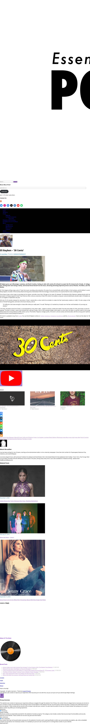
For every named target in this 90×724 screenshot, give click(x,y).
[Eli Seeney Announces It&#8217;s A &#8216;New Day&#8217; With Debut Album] (44, 398)
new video (77, 437)
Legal (4, 210)
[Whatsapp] (1, 425)
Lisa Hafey (4, 254)
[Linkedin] (1, 420)
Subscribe (4, 191)
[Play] (11, 378)
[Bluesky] (1, 430)
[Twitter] (1, 415)
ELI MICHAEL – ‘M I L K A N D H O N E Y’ (9, 406)
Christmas (11, 218)
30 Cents (20, 437)
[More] (1, 435)
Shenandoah (3, 439)
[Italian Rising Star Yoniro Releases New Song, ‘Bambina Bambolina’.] (22, 496)
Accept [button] (65, 692)
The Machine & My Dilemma (14, 439)
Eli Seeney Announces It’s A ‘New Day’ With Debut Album (43, 406)
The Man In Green (27, 439)
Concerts (8, 229)
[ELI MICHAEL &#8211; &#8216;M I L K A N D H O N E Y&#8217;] (14, 398)
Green (35, 437)
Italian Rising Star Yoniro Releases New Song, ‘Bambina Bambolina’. (19, 501)
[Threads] (1, 433)
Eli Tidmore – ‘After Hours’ (66, 406)
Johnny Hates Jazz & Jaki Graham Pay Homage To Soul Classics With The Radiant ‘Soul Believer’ (28, 667)
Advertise (2, 683)
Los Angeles (40, 437)
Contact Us (6, 209)
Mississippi (60, 437)
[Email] (1, 428)
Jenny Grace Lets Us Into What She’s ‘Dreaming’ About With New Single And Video (23, 600)
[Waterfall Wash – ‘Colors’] (22, 533)
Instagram (53, 316)
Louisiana (46, 437)
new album (66, 437)
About (1, 686)
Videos (4, 231)
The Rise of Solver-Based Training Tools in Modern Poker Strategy (20, 672)
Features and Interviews (9, 220)
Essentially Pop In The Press (10, 221)
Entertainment (6, 232)
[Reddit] (1, 423)
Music (4, 223)
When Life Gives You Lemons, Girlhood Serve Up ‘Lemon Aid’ (19, 675)
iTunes (20, 316)
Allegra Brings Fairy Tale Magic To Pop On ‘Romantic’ (17, 669)
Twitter (42, 316)
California (24, 437)
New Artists (9, 228)
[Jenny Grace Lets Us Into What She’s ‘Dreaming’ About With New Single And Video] (22, 595)
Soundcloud (59, 316)
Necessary (4, 711)
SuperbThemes (27, 691)
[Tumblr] (1, 418)
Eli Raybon (30, 437)
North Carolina (84, 437)
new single (72, 437)
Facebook (47, 316)
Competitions (9, 224)
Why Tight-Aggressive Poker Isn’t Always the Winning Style (18, 673)
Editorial (8, 215)
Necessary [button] (2, 709)
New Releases (9, 226)
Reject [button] (68, 692)
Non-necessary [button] (4, 717)
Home (4, 214)
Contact (2, 678)
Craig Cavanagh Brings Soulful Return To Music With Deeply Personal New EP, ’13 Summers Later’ (29, 670)
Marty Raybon (53, 437)
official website (71, 316)
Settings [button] (72, 692)
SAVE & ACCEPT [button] (4, 723)
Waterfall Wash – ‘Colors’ (7, 537)
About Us (5, 212)
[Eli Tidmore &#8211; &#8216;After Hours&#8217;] (74, 398)
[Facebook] (1, 413)
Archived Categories (11, 217)
